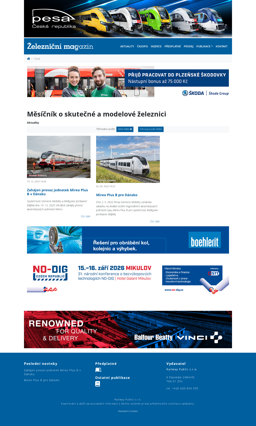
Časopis (142, 46)
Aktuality (127, 46)
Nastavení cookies (128, 411)
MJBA (124, 129)
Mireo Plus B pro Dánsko (116, 195)
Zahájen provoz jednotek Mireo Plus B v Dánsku (57, 192)
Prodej (188, 46)
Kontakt (222, 46)
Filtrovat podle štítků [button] (151, 129)
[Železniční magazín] (62, 46)
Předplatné (173, 46)
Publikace (203, 46)
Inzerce (156, 46)
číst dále (86, 216)
